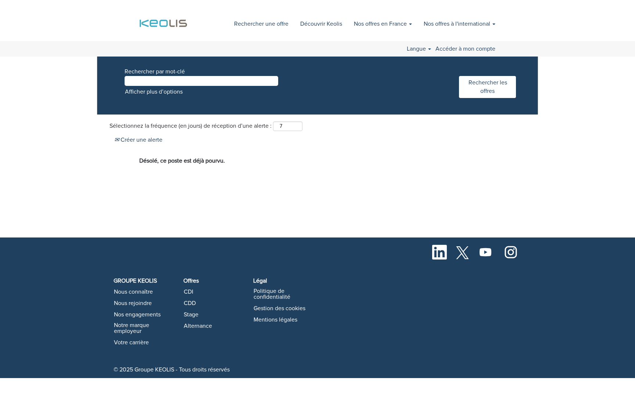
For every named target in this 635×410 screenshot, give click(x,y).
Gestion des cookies (279, 308)
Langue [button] (417, 49)
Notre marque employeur (131, 328)
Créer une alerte (140, 140)
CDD (190, 303)
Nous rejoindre (133, 303)
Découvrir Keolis (321, 24)
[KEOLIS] (164, 19)
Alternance (198, 326)
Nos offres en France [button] (381, 24)
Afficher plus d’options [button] (154, 91)
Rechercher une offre (261, 24)
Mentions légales (275, 319)
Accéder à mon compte (465, 49)
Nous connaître (133, 292)
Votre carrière (131, 342)
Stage (191, 314)
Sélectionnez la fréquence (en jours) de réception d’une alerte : (191, 126)
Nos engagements (137, 314)
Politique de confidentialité (272, 294)
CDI (188, 292)
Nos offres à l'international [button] (458, 24)
